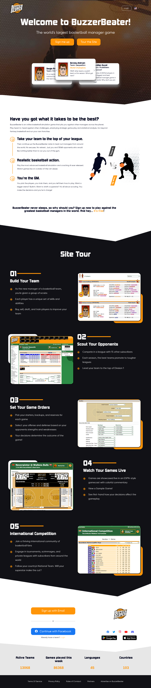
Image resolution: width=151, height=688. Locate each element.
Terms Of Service (35, 681)
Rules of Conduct (73, 681)
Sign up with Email (53, 610)
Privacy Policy (54, 681)
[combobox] (136, 8)
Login (62, 637)
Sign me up (62, 42)
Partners (90, 681)
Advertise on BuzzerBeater (112, 681)
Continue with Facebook (55, 631)
